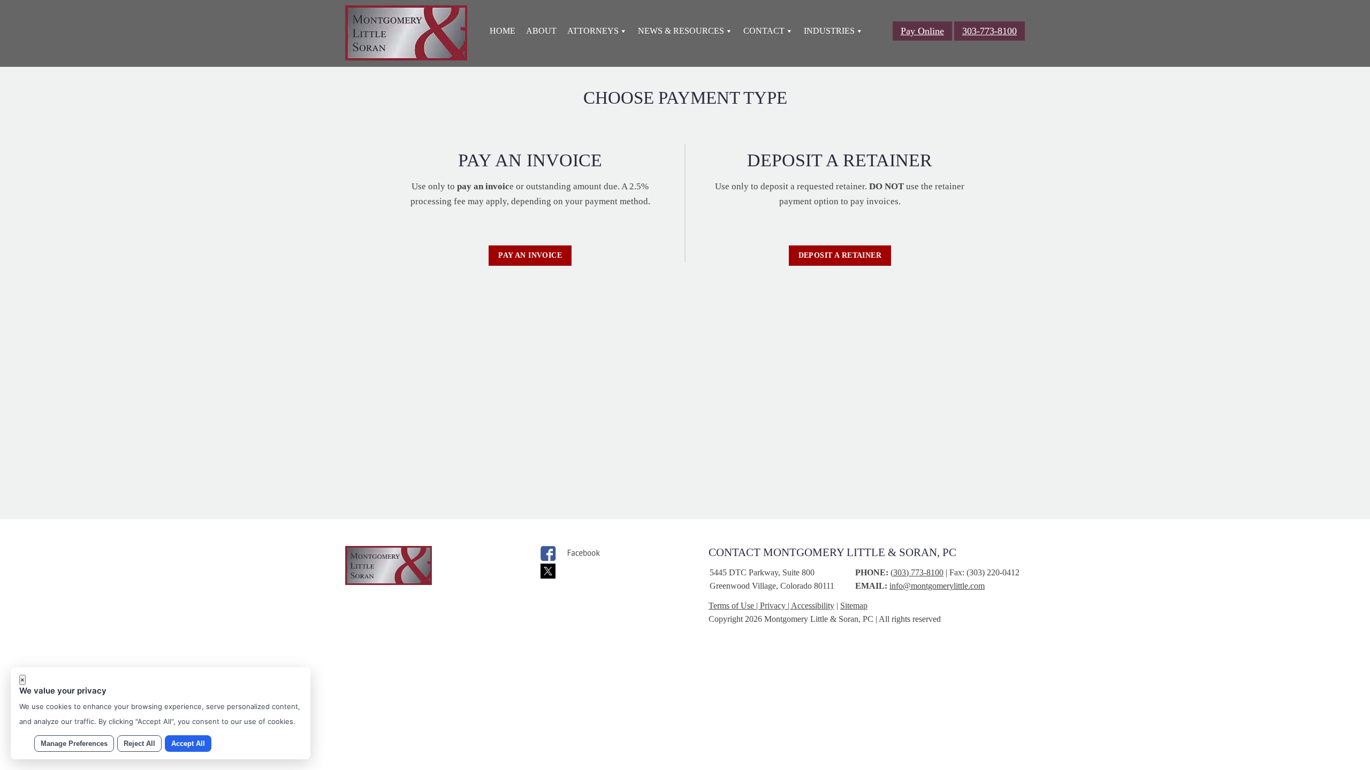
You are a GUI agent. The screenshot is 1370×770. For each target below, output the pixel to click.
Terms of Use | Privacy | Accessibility (771, 605)
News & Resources (681, 30)
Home (502, 30)
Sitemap (853, 605)
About (541, 30)
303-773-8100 (989, 31)
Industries (829, 30)
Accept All (188, 744)
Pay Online (922, 31)
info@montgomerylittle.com (937, 585)
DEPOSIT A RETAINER (840, 255)
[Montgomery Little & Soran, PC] (406, 57)
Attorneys (593, 30)
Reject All (139, 744)
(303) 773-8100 (916, 572)
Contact (764, 30)
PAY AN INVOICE (530, 255)
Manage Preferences (74, 744)
